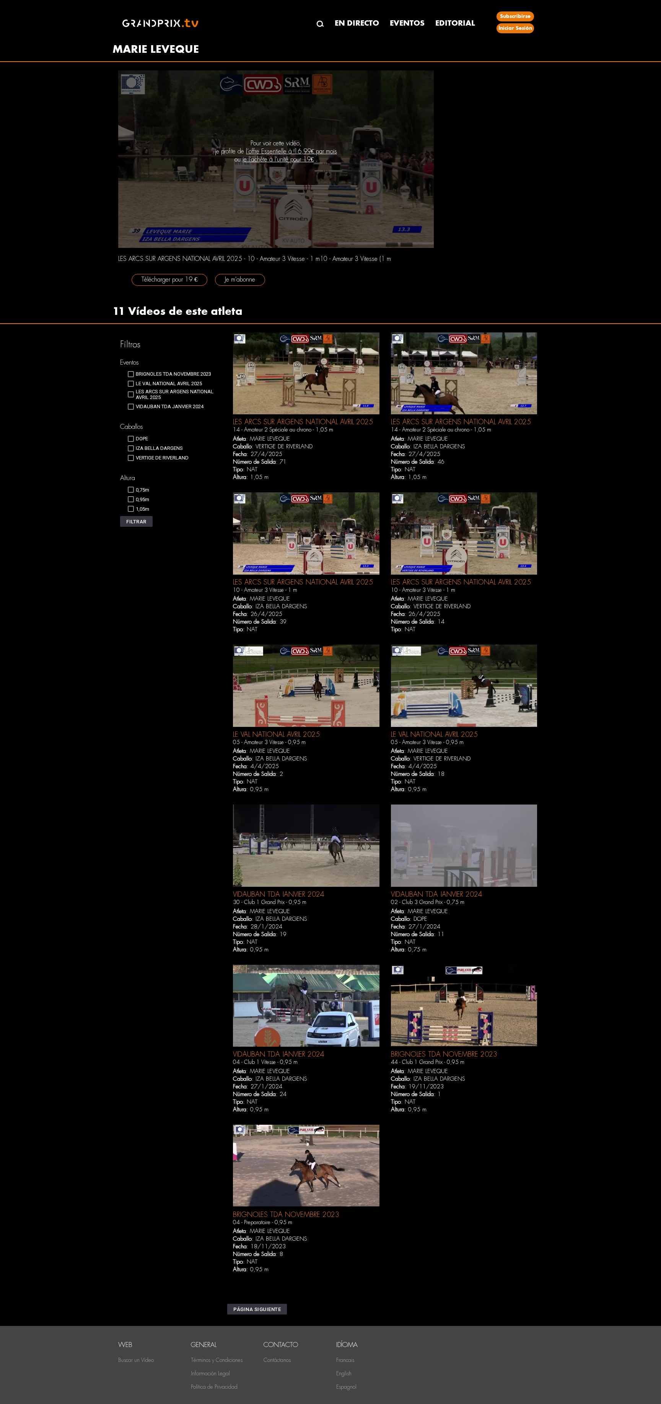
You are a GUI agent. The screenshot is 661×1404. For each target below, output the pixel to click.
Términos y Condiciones (217, 1360)
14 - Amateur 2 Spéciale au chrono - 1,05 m (283, 429)
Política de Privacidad (214, 1386)
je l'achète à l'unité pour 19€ (278, 159)
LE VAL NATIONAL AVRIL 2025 (276, 734)
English (344, 1373)
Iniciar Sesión (515, 28)
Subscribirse (515, 16)
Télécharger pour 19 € (169, 279)
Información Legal (210, 1373)
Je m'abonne (240, 279)
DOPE (420, 919)
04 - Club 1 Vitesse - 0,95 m (265, 1062)
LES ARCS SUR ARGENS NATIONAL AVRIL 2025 (303, 421)
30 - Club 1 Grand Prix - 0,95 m (269, 902)
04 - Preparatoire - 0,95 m (262, 1222)
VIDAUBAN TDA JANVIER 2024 (278, 894)
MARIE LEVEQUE (270, 439)
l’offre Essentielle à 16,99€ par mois (291, 151)
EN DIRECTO (357, 23)
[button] (136, 521)
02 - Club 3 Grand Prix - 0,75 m (427, 902)
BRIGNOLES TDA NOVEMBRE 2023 (444, 1054)
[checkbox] (169, 374)
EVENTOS (407, 23)
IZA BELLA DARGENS (439, 446)
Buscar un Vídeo (136, 1360)
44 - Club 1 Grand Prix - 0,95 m (427, 1062)
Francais (345, 1360)
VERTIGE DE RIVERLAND (284, 446)
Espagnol (346, 1386)
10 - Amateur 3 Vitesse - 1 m (265, 589)
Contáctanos (277, 1360)
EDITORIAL (455, 23)
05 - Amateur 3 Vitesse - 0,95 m (269, 742)
